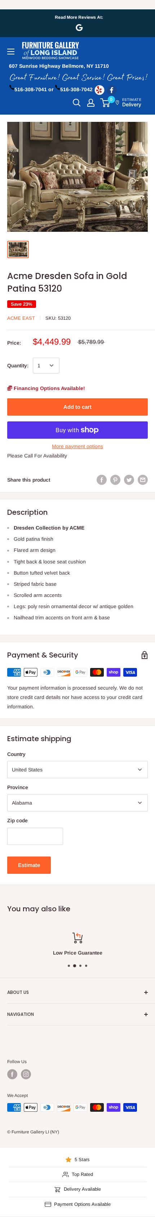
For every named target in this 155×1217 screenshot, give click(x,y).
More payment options (77, 446)
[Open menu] (10, 51)
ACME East (21, 318)
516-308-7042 (76, 89)
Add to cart (77, 407)
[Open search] (77, 103)
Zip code (17, 820)
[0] (105, 102)
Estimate (29, 865)
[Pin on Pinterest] (115, 480)
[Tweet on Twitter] (129, 480)
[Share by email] (143, 480)
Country (16, 754)
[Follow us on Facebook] (12, 1074)
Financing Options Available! (48, 388)
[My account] (90, 103)
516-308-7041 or (33, 89)
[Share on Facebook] (102, 480)
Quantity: (17, 365)
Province (17, 787)
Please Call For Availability (37, 456)
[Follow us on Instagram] (26, 1074)
